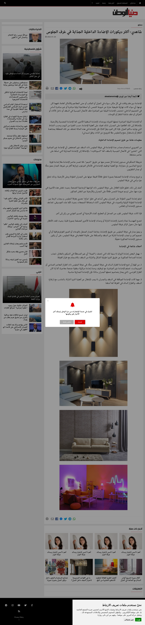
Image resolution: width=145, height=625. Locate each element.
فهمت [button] (138, 620)
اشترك (80, 322)
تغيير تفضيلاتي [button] (129, 620)
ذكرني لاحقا (67, 322)
